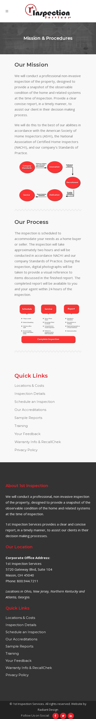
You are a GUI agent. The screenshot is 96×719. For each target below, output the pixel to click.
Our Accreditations (30, 410)
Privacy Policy (26, 450)
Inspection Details (30, 393)
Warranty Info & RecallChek (38, 442)
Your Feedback (27, 434)
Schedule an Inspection (35, 401)
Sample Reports (28, 418)
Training (21, 426)
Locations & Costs (29, 385)
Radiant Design (48, 710)
